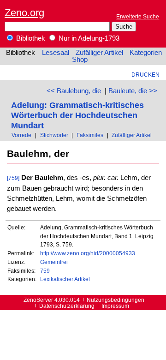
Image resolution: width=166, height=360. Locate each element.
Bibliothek (29, 38)
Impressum (115, 306)
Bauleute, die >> (132, 91)
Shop (80, 59)
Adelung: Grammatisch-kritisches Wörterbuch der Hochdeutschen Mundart (77, 115)
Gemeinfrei (54, 262)
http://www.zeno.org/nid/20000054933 (87, 253)
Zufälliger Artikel (99, 52)
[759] (13, 178)
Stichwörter (54, 135)
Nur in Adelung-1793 (88, 38)
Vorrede (21, 135)
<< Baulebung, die (74, 91)
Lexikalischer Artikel (65, 279)
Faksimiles (90, 135)
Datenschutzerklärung (67, 306)
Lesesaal (55, 52)
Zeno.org (24, 12)
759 (45, 271)
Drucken (145, 75)
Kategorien (146, 52)
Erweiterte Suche (137, 16)
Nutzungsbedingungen (115, 300)
